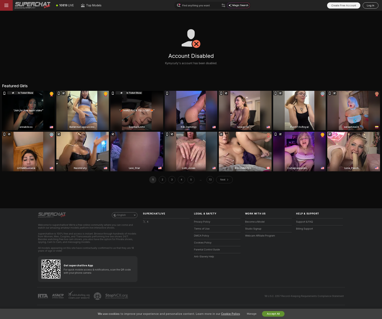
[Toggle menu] (6, 5)
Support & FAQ (304, 221)
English (121, 215)
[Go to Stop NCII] (117, 296)
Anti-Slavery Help (204, 256)
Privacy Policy (202, 221)
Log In (370, 5)
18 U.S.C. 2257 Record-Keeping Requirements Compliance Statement (304, 296)
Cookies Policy (202, 242)
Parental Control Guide (207, 249)
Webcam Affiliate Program (260, 235)
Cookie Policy (230, 313)
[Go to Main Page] (33, 5)
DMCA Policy (201, 235)
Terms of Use (202, 228)
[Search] (223, 5)
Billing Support (304, 228)
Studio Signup (253, 228)
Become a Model (255, 221)
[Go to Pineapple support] (98, 296)
